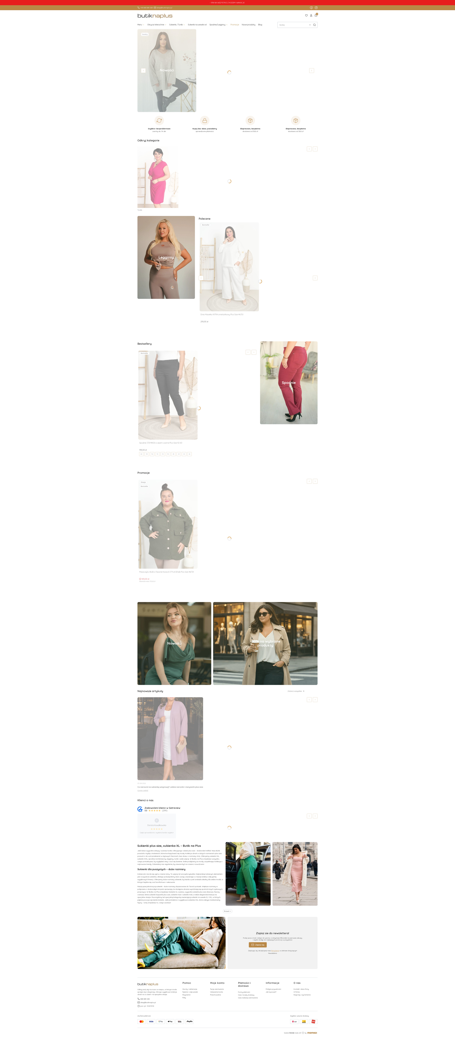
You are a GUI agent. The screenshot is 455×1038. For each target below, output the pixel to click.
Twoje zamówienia (217, 989)
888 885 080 (145, 999)
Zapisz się (259, 945)
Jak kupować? (271, 992)
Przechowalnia (215, 995)
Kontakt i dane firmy (301, 989)
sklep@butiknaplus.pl (164, 8)
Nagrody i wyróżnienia (302, 995)
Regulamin (275, 951)
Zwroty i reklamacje (189, 989)
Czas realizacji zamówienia (248, 998)
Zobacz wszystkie (295, 691)
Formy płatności (244, 992)
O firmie (297, 992)
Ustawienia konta (216, 992)
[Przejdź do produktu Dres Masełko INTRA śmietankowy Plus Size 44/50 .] (229, 266)
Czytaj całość (142, 790)
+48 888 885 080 (146, 8)
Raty (184, 998)
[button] (314, 25)
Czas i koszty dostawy (246, 995)
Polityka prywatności (273, 989)
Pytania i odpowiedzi (190, 992)
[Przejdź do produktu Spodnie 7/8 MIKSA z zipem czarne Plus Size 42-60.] (168, 395)
